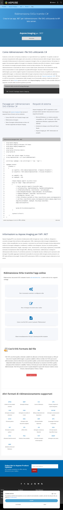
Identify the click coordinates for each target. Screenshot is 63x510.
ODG (53, 427)
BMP (24, 402)
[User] (57, 2)
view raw (57, 220)
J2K (39, 427)
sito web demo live (35, 277)
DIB (39, 410)
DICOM (53, 410)
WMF (9, 444)
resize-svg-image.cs (8, 220)
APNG (9, 402)
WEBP (53, 436)
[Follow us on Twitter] (25, 484)
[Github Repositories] (38, 484)
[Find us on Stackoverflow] (32, 484)
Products (20, 490)
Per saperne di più (31, 375)
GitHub (23, 220)
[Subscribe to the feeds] (42, 484)
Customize (18, 504)
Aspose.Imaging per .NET (49, 76)
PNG (24, 436)
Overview (31, 38)
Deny (45, 504)
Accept (31, 500)
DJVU (9, 419)
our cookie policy (13, 497)
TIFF (38, 436)
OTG (9, 436)
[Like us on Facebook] (21, 484)
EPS (53, 419)
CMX (24, 410)
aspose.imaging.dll (16, 112)
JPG (53, 402)
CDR (10, 410)
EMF (39, 419)
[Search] (61, 2)
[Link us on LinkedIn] (28, 484)
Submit (34, 470)
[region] (31, 180)
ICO (39, 402)
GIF (10, 427)
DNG (24, 419)
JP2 (24, 427)
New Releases (39, 490)
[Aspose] (11, 2)
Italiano (54, 2)
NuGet (16, 80)
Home (2, 490)
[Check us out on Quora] (35, 484)
